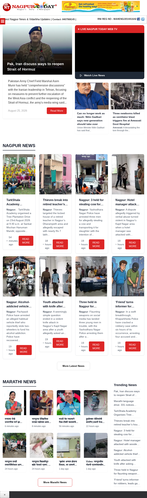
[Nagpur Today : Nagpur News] (30, 7)
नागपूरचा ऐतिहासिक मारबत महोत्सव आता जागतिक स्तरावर (40, 422)
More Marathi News (55, 482)
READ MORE (26, 241)
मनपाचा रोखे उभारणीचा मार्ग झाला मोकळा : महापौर (13, 422)
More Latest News (73, 365)
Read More (56, 110)
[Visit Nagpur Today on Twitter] (142, 19)
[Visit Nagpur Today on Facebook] (138, 19)
